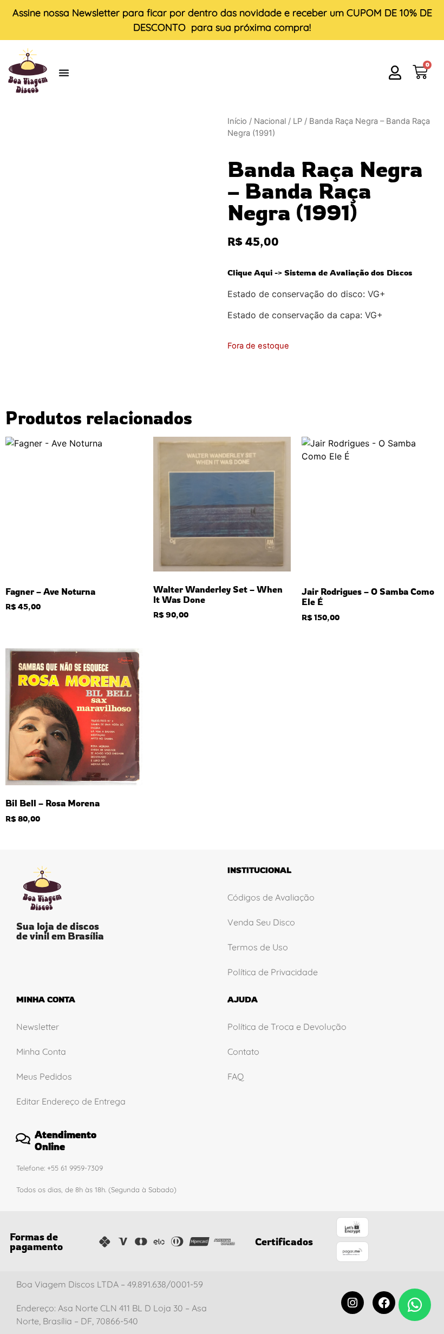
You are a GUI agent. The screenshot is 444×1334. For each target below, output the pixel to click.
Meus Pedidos (44, 1076)
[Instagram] (352, 1302)
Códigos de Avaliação (271, 897)
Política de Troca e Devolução (287, 1026)
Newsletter (96, 12)
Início (237, 121)
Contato (243, 1051)
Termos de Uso (257, 947)
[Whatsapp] (415, 1305)
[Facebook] (384, 1302)
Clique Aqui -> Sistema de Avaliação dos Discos (320, 272)
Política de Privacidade (272, 972)
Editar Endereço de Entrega (71, 1101)
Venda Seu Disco (261, 922)
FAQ (235, 1076)
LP (297, 121)
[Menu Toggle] (63, 72)
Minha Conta (41, 1051)
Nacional (270, 121)
